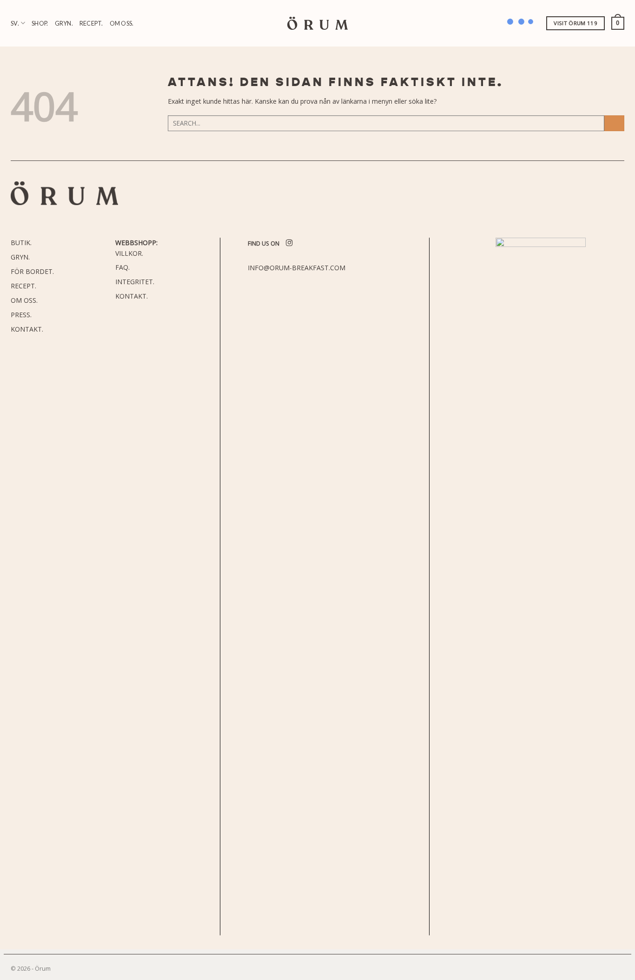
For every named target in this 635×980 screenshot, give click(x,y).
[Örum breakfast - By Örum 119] (317, 23)
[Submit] (614, 123)
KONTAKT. (27, 329)
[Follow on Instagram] (289, 243)
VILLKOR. (129, 253)
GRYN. (20, 257)
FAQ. (122, 267)
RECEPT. (23, 285)
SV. (15, 23)
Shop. (40, 23)
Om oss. (122, 23)
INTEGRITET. (134, 281)
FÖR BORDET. (32, 271)
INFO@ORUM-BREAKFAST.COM (296, 267)
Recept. (91, 23)
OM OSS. (24, 300)
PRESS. (21, 314)
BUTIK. (21, 242)
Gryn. (64, 23)
